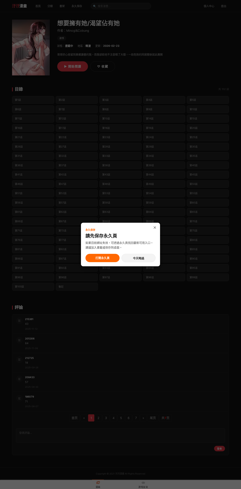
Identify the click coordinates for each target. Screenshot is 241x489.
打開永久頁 (102, 258)
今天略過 (138, 258)
